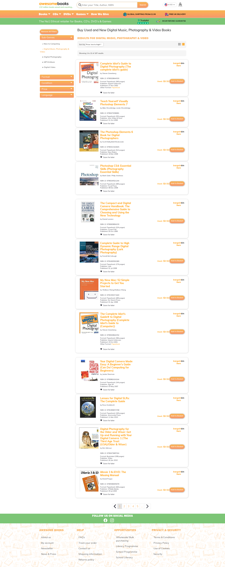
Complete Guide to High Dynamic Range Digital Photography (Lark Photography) (114, 247)
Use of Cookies (162, 548)
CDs (56, 14)
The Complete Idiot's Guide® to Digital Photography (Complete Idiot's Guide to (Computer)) (114, 320)
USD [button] (171, 4)
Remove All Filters (49, 31)
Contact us (84, 548)
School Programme (126, 551)
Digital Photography (52, 57)
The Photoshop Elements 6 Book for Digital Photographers (116, 135)
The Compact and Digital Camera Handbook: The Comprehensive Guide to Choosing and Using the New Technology (115, 209)
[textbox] (107, 5)
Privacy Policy (161, 542)
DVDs (67, 14)
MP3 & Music (49, 62)
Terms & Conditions (164, 537)
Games (81, 14)
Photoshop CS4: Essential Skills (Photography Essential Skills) (115, 169)
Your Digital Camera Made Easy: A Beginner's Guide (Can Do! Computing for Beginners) (116, 366)
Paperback (116, 87)
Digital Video (49, 67)
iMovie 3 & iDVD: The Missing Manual (113, 473)
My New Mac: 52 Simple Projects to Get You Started (114, 283)
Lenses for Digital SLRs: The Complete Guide (114, 400)
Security (158, 553)
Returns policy (86, 559)
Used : (163, 81)
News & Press (48, 553)
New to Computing (52, 44)
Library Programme (127, 546)
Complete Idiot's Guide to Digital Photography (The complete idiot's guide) (115, 66)
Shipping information (90, 553)
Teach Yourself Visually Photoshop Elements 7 (114, 103)
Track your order (88, 542)
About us (46, 537)
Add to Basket (177, 81)
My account (47, 542)
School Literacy (124, 557)
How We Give (100, 14)
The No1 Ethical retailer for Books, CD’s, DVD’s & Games (75, 21)
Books (43, 14)
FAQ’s (82, 537)
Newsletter (47, 548)
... (142, 506)
